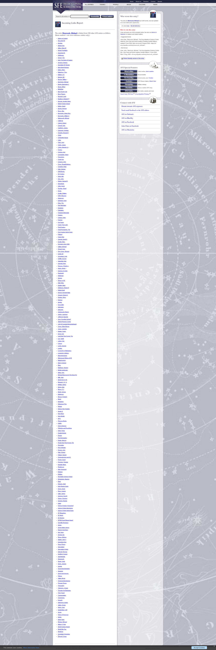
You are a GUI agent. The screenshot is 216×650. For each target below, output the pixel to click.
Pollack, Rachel (62, 455)
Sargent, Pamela (62, 501)
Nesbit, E (60, 411)
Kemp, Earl (61, 334)
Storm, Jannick (62, 564)
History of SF (61, 280)
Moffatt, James (62, 384)
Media (129, 4)
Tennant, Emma (62, 583)
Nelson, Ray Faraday (64, 409)
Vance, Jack (61, 607)
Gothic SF (60, 254)
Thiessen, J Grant (63, 588)
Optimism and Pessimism (65, 428)
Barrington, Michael (63, 82)
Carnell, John (61, 125)
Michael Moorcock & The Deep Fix (67, 375)
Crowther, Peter (62, 166)
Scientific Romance (63, 522)
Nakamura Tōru (62, 404)
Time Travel (61, 593)
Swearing (60, 571)
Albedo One (61, 45)
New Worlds (61, 416)
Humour (60, 300)
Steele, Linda (61, 561)
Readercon (61, 467)
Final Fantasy (61, 227)
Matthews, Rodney (63, 367)
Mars (59, 365)
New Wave (61, 413)
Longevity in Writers (63, 353)
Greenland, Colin (62, 256)
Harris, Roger (61, 268)
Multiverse (61, 394)
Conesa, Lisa (61, 152)
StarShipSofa (61, 556)
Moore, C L (61, 389)
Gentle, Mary (61, 241)
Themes (102, 4)
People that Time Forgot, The (66, 442)
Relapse (60, 471)
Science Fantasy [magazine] (65, 505)
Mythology (61, 401)
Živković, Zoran (62, 636)
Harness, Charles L (63, 266)
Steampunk (61, 559)
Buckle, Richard (62, 108)
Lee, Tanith (61, 338)
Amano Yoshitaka (62, 50)
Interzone (60, 309)
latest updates (150, 71)
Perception (61, 445)
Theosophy (61, 585)
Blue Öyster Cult (62, 91)
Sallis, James (61, 493)
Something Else (62, 542)
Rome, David (61, 488)
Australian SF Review (64, 65)
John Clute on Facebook (130, 126)
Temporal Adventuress (64, 581)
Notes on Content (63, 38)
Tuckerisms (61, 597)
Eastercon (61, 198)
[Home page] (68, 6)
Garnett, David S (62, 239)
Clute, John (61, 142)
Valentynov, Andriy (63, 602)
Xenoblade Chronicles (64, 634)
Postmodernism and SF (64, 457)
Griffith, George (62, 258)
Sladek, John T (62, 539)
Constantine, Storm (63, 154)
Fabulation (61, 210)
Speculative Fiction (63, 549)
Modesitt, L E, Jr (62, 382)
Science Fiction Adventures (65, 508)
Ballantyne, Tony (62, 72)
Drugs (59, 191)
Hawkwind (61, 273)
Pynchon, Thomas (63, 462)
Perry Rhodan (62, 447)
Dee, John (61, 179)
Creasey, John (62, 162)
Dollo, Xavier (61, 186)
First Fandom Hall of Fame (65, 232)
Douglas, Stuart (62, 188)
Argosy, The (61, 57)
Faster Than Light (63, 224)
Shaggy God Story (63, 530)
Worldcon (60, 631)
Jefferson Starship (63, 317)
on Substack (128, 114)
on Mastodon (128, 130)
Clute (127, 26)
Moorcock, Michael (69, 33)
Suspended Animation (64, 568)
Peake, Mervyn (62, 440)
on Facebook (128, 122)
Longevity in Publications (64, 350)
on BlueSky (127, 118)
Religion (60, 474)
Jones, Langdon (62, 329)
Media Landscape (63, 370)
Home (131, 1)
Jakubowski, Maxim (63, 312)
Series (59, 525)
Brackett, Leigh (62, 96)
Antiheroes (61, 55)
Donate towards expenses (132, 106)
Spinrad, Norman (62, 551)
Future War (61, 237)
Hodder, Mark (61, 285)
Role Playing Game (63, 486)
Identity (60, 302)
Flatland (60, 234)
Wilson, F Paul (62, 624)
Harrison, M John (62, 271)
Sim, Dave (61, 532)
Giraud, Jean (61, 249)
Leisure (60, 343)
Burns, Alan (61, 111)
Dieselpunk (61, 183)
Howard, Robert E (63, 295)
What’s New (152, 81)
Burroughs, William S (63, 116)
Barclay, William (62, 79)
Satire (59, 503)
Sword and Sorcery (63, 573)
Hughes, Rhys (62, 297)
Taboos (60, 576)
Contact (153, 1)
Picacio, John (61, 450)
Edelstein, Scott (62, 200)
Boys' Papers (61, 94)
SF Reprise (61, 518)
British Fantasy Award (64, 103)
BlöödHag (60, 89)
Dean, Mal (60, 176)
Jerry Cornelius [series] (64, 319)
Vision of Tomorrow (63, 614)
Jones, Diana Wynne (63, 326)
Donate (160, 1)
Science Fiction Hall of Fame (65, 510)
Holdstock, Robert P (63, 287)
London (60, 348)
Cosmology (61, 157)
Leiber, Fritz (61, 341)
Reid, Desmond (62, 469)
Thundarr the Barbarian (64, 590)
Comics (60, 149)
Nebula (60, 406)
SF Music (60, 515)
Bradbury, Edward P (63, 99)
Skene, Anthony (62, 537)
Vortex (59, 617)
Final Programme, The (64, 229)
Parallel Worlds (62, 433)
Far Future (61, 222)
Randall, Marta (62, 464)
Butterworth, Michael (63, 118)
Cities (59, 140)
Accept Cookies (199, 648)
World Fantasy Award (64, 626)
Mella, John (61, 372)
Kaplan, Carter (62, 331)
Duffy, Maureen (62, 195)
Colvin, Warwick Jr (63, 147)
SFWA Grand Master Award (65, 520)
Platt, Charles (61, 452)
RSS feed (130, 94)
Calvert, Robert (62, 123)
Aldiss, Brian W (62, 48)
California (60, 120)
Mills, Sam (60, 377)
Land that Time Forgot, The (65, 336)
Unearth (60, 600)
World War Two (62, 629)
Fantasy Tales (62, 217)
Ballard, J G (61, 74)
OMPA (59, 423)
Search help (123, 94)
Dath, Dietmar (61, 169)
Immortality (61, 304)
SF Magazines (62, 513)
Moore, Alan (61, 387)
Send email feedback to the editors (135, 110)
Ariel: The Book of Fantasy (65, 60)
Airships (60, 43)
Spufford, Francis (62, 554)
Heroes (60, 278)
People (115, 4)
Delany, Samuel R (63, 181)
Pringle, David (61, 459)
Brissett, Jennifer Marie (64, 101)
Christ (59, 135)
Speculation (61, 547)
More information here (31, 648)
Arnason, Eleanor (62, 62)
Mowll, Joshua (62, 392)
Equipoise (60, 208)
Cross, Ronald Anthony (64, 164)
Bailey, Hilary (61, 70)
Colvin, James (62, 145)
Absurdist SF (61, 40)
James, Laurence (63, 314)
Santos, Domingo (62, 498)
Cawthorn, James (63, 128)
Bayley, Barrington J (63, 84)
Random (145, 1)
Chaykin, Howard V (63, 132)
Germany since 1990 (63, 244)
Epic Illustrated (62, 205)
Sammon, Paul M (62, 496)
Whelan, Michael (62, 622)
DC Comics (61, 174)
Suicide (60, 566)
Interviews (61, 307)
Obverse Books (62, 421)
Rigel (59, 481)
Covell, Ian (61, 159)
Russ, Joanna (62, 491)
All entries (89, 4)
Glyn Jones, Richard (63, 251)
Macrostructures (62, 355)
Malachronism (62, 360)
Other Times (61, 430)
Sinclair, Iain (61, 534)
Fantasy (60, 215)
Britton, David (61, 106)
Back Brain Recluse (63, 67)
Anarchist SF (61, 53)
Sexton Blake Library (63, 527)
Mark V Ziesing (62, 363)
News (155, 4)
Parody (60, 435)
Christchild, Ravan (63, 137)
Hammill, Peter (62, 263)
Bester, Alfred (61, 87)
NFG (59, 418)
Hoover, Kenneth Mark (64, 292)
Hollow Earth (61, 290)
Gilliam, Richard (62, 246)
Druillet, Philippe (62, 193)
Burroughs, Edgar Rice (64, 113)
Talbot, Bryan (61, 578)
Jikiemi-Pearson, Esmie (64, 321)
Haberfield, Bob (62, 261)
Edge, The (61, 203)
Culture (142, 4)
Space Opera (61, 544)
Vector (59, 612)
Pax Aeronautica (62, 438)
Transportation (62, 595)
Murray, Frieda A (62, 396)
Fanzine (60, 220)
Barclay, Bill (61, 77)
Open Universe (62, 426)
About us (138, 1)
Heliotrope (60, 275)
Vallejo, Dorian (62, 605)
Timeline (151, 78)
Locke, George (62, 346)
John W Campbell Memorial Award (67, 324)
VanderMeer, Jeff (62, 610)
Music (59, 399)
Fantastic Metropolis (63, 212)
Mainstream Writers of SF (65, 358)
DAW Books (61, 171)
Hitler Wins (61, 283)
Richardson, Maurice (63, 479)
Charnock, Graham (63, 130)
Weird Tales (61, 619)
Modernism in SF (62, 379)
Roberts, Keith (62, 484)
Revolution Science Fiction (65, 476)
